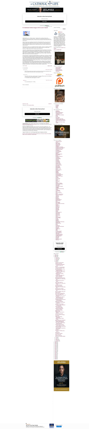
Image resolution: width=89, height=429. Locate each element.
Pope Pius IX (58, 213)
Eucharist (57, 172)
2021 (56, 354)
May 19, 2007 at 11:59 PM (49, 69)
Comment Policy (58, 68)
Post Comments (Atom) (30, 105)
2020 (56, 353)
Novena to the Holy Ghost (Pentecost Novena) (59, 309)
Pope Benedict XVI (59, 212)
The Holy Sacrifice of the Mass (60, 119)
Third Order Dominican (59, 234)
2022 (56, 355)
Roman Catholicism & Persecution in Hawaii (59, 307)
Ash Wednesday (58, 150)
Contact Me (57, 71)
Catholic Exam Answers (59, 310)
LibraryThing (57, 315)
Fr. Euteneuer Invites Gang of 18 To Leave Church (35, 27)
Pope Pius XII (58, 215)
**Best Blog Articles (59, 141)
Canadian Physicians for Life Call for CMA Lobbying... (60, 300)
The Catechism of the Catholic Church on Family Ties (59, 265)
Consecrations (58, 161)
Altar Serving (58, 143)
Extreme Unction (58, 173)
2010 (56, 343)
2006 (56, 255)
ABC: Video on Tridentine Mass (60, 293)
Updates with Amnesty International (58, 317)
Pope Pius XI (58, 214)
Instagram (57, 105)
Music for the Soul (58, 334)
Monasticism (58, 198)
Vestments (57, 237)
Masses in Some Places (59, 194)
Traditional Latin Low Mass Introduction (59, 274)
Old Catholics (58, 206)
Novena (57, 204)
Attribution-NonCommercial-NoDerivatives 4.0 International (36, 124)
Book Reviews (58, 111)
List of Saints (58, 117)
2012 (56, 345)
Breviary (57, 155)
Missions (57, 197)
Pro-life (57, 116)
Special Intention (57, 292)
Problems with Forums (58, 263)
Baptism (57, 153)
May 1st (56, 266)
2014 (56, 347)
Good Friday (57, 181)
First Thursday (58, 178)
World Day (57, 239)
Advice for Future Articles (59, 313)
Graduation (57, 329)
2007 (56, 256)
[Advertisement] (58, 406)
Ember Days (58, 170)
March (57, 259)
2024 (56, 357)
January (57, 257)
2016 (56, 349)
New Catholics (58, 202)
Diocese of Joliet (58, 168)
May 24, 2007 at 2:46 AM (49, 74)
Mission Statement (58, 67)
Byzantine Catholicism (59, 156)
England (57, 171)
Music (57, 201)
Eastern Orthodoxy (58, 169)
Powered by (42, 25)
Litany (57, 193)
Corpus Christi (58, 162)
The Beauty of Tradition (58, 333)
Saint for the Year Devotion (60, 226)
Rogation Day (58, 222)
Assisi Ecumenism (58, 151)
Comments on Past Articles (59, 262)
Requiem (57, 220)
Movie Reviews (58, 200)
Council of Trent (58, 163)
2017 (56, 350)
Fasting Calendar (58, 175)
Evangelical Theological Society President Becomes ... (60, 270)
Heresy (57, 182)
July (56, 338)
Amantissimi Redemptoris (59, 298)
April (56, 260)
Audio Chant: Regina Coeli (59, 294)
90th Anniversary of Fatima (59, 288)
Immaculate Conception (59, 186)
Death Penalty (58, 166)
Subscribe (44, 21)
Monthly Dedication (59, 199)
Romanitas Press (58, 223)
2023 (56, 356)
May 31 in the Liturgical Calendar (60, 336)
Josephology (58, 190)
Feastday (57, 177)
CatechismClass (58, 158)
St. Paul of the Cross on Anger (60, 314)
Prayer (57, 115)
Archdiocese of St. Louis (59, 148)
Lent (56, 191)
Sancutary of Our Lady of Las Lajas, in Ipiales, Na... (59, 275)
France (57, 179)
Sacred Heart (58, 225)
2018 (56, 351)
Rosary (57, 224)
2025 (56, 358)
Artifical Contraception (59, 149)
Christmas (57, 159)
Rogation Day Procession (59, 301)
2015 (56, 348)
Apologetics (57, 146)
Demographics (58, 167)
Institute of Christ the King (60, 188)
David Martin (58, 165)
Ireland (57, 189)
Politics (57, 211)
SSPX (57, 230)
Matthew (24, 80)
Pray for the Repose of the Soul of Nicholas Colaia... (60, 326)
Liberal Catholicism (58, 192)
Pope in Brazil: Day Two (59, 282)
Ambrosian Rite (58, 144)
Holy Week (57, 185)
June (56, 337)
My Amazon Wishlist (59, 69)
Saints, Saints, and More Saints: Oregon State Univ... (60, 323)
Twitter (57, 107)
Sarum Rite (57, 227)
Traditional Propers (58, 235)
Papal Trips (57, 207)
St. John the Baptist (59, 231)
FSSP (57, 180)
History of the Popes (59, 183)
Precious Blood (58, 217)
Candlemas (57, 157)
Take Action (57, 233)
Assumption (57, 152)
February (57, 258)
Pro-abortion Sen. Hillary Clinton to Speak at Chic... (60, 272)
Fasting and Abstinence (59, 174)
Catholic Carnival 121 (58, 335)
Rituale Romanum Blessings (60, 221)
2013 (56, 346)
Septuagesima (58, 228)
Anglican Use (58, 145)
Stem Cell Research (59, 232)
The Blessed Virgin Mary (59, 118)
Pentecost (57, 208)
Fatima (57, 176)
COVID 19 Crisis (58, 164)
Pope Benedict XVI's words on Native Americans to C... (59, 297)
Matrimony (57, 196)
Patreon (57, 106)
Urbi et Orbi (57, 236)
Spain (57, 229)
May (56, 261)
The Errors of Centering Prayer (60, 267)
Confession (57, 160)
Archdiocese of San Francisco (60, 147)
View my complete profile (57, 49)
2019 (56, 352)
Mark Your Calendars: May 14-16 (60, 291)
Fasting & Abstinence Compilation (59, 113)
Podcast (57, 210)
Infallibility (57, 187)
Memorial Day (57, 332)
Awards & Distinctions (59, 70)
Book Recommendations (59, 112)
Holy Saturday (58, 184)
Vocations (57, 238)
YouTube (57, 108)
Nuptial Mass (58, 205)
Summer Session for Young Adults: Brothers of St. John (60, 325)
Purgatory (57, 219)
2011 (56, 344)
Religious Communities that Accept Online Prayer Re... (59, 321)
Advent (57, 142)
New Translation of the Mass (60, 203)
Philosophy (57, 209)
